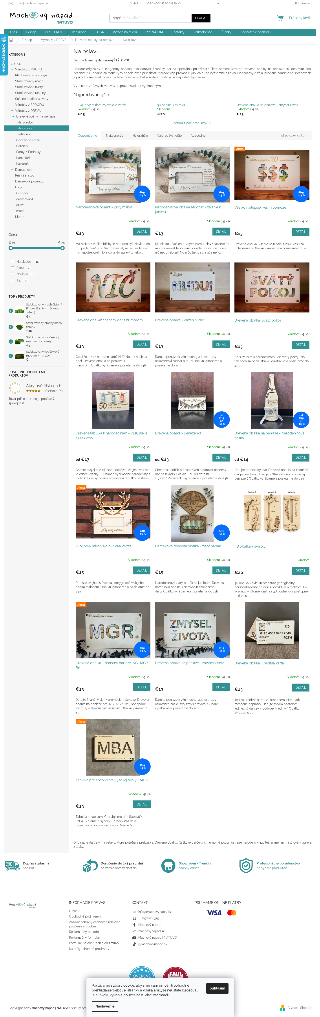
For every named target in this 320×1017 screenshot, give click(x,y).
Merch (19, 217)
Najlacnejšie (114, 135)
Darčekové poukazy (29, 181)
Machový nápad (149, 925)
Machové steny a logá (31, 75)
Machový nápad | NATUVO (157, 937)
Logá (18, 187)
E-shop (16, 63)
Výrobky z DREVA (28, 110)
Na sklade (27, 261)
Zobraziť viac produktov (190, 123)
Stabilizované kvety (29, 87)
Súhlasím (217, 988)
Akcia (22, 268)
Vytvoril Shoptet (300, 1008)
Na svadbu (25, 122)
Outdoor (22, 193)
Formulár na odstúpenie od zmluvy (94, 943)
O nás (134, 3)
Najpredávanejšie (169, 135)
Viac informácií (156, 995)
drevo (20, 205)
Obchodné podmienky (164, 3)
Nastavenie (105, 1006)
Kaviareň (22, 164)
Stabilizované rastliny (30, 93)
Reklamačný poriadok (84, 932)
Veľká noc (24, 134)
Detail (142, 231)
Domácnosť (23, 169)
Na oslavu (24, 128)
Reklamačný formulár (84, 937)
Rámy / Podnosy (28, 152)
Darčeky (22, 146)
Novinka (24, 274)
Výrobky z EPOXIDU (29, 105)
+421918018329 (148, 918)
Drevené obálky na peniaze (35, 116)
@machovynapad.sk (152, 944)
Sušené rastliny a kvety (31, 99)
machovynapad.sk (151, 931)
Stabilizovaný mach (29, 81)
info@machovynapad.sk (155, 912)
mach (20, 211)
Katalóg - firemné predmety (89, 949)
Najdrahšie (140, 135)
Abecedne (198, 135)
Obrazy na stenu (28, 140)
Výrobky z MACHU (28, 69)
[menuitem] (12, 32)
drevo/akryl (24, 199)
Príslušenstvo (24, 175)
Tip (21, 280)
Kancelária (23, 158)
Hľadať (201, 18)
